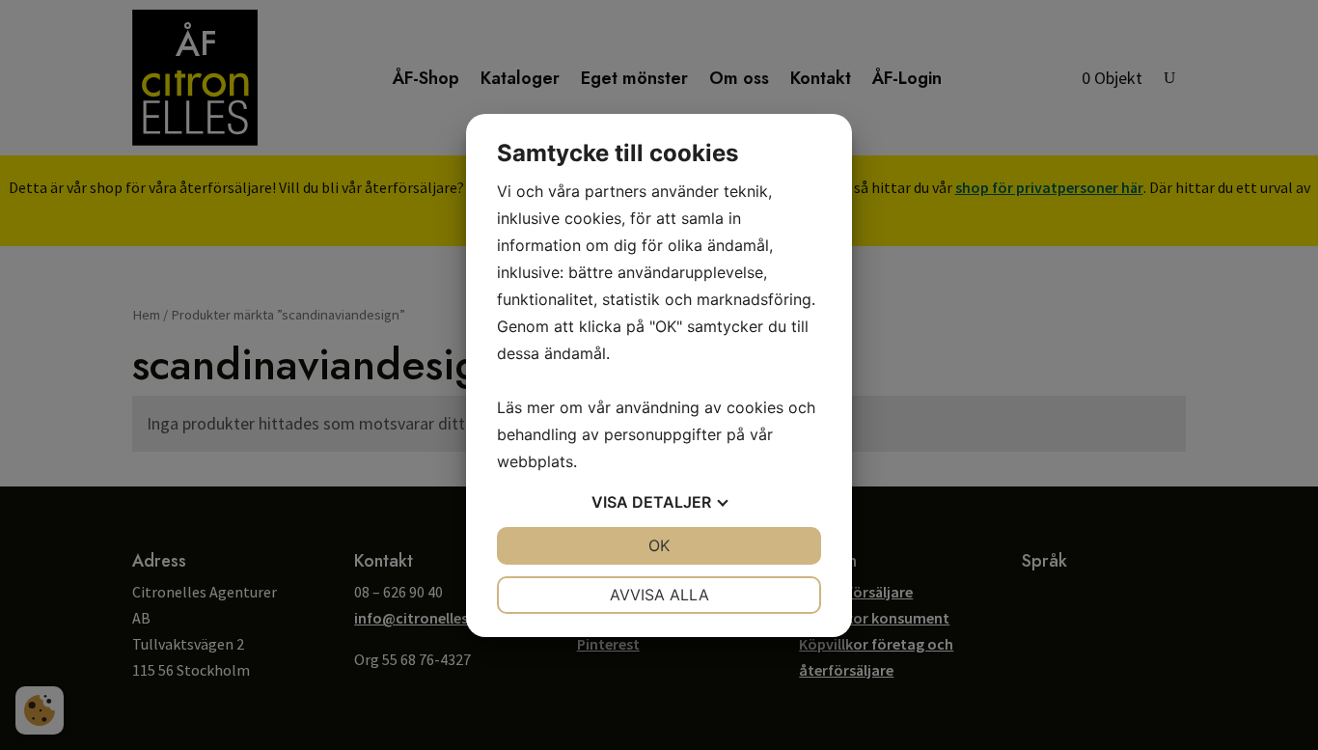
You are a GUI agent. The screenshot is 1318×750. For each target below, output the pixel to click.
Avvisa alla (659, 594)
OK (659, 545)
